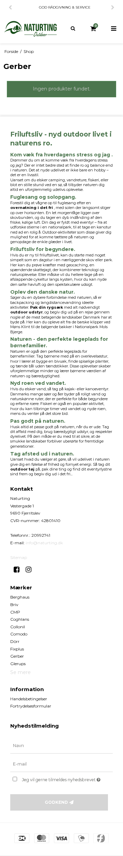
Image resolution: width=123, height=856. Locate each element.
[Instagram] (31, 569)
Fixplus (17, 648)
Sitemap (18, 557)
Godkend (56, 802)
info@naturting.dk (44, 542)
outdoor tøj (22, 469)
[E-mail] (61, 764)
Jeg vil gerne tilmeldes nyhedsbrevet (62, 778)
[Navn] (61, 746)
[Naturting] (30, 28)
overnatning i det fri (31, 207)
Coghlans (19, 619)
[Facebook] (19, 569)
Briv (14, 604)
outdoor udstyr (26, 312)
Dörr (14, 641)
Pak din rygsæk (46, 307)
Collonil (17, 626)
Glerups (18, 663)
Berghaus (19, 597)
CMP (15, 612)
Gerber (17, 656)
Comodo (18, 633)
